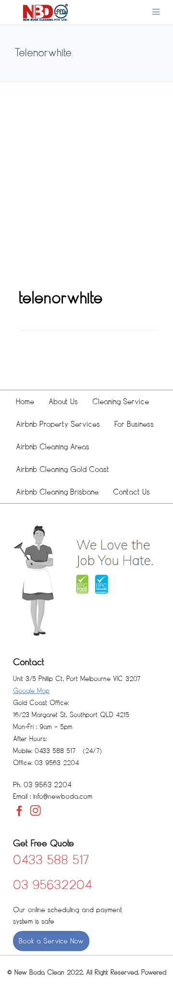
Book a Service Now (51, 941)
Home (25, 401)
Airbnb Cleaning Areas (52, 446)
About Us (63, 401)
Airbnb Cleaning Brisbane (57, 491)
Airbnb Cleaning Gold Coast (62, 469)
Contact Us (131, 491)
